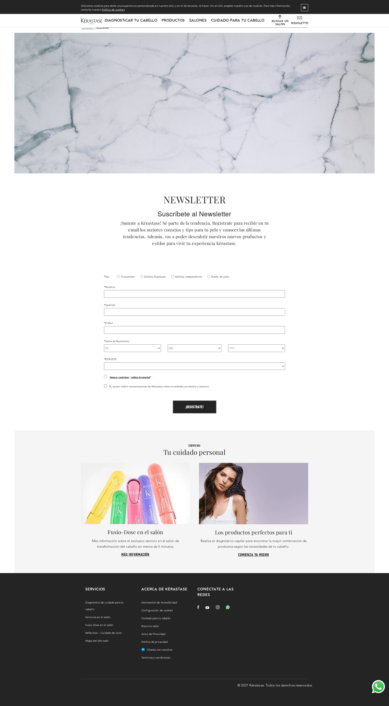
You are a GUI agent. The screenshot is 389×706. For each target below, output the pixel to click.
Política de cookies (113, 9)
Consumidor (128, 276)
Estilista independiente (188, 276)
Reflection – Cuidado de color (103, 632)
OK (304, 7)
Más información (135, 554)
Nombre (110, 287)
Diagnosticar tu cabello (131, 20)
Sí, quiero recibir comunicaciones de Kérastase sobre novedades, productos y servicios (159, 386)
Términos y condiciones (119, 377)
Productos (173, 20)
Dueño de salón (220, 276)
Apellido (110, 305)
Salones (198, 20)
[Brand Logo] (91, 21)
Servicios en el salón (97, 617)
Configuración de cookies (157, 610)
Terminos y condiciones (155, 657)
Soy (107, 276)
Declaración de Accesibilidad (159, 602)
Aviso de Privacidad (153, 634)
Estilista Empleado (155, 276)
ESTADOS (110, 359)
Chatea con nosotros (159, 649)
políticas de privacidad (140, 377)
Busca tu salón (150, 626)
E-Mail (109, 323)
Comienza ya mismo (253, 554)
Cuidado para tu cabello (237, 20)
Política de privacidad (154, 641)
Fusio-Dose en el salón (99, 625)
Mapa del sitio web (96, 640)
